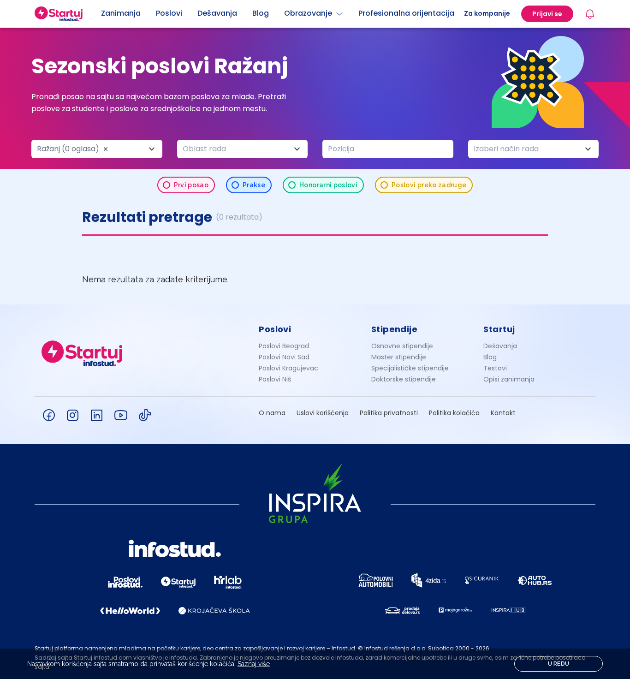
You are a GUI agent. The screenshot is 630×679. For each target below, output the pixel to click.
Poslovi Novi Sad (284, 357)
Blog (490, 357)
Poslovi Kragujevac (288, 368)
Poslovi (275, 329)
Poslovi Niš (275, 379)
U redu (559, 664)
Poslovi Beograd (284, 346)
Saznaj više (254, 663)
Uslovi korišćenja (323, 412)
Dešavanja (500, 346)
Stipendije (394, 329)
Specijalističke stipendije (410, 368)
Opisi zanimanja (509, 379)
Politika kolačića (454, 412)
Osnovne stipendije (402, 346)
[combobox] (96, 149)
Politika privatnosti (389, 412)
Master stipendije (398, 357)
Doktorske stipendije (403, 379)
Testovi (495, 368)
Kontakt (503, 412)
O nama (272, 412)
